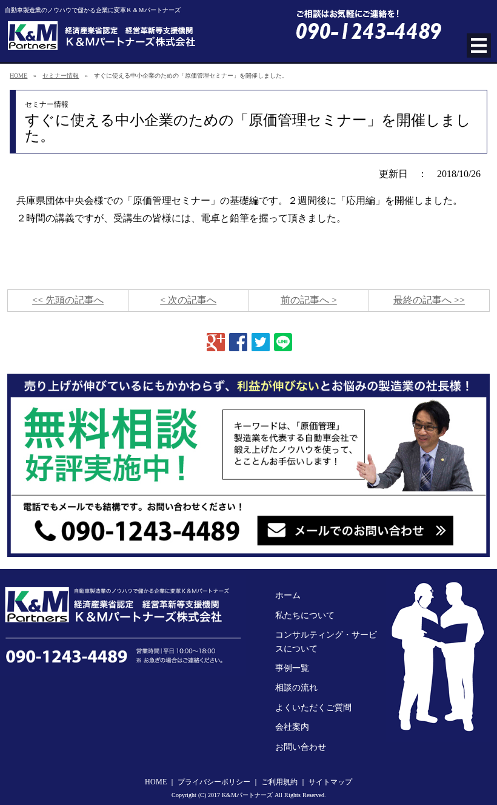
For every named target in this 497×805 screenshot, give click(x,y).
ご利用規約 (279, 782)
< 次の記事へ (188, 300)
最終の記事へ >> (429, 300)
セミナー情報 (60, 75)
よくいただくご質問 (313, 707)
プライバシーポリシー (214, 782)
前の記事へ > (309, 300)
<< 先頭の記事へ (68, 300)
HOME (18, 75)
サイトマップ (330, 782)
